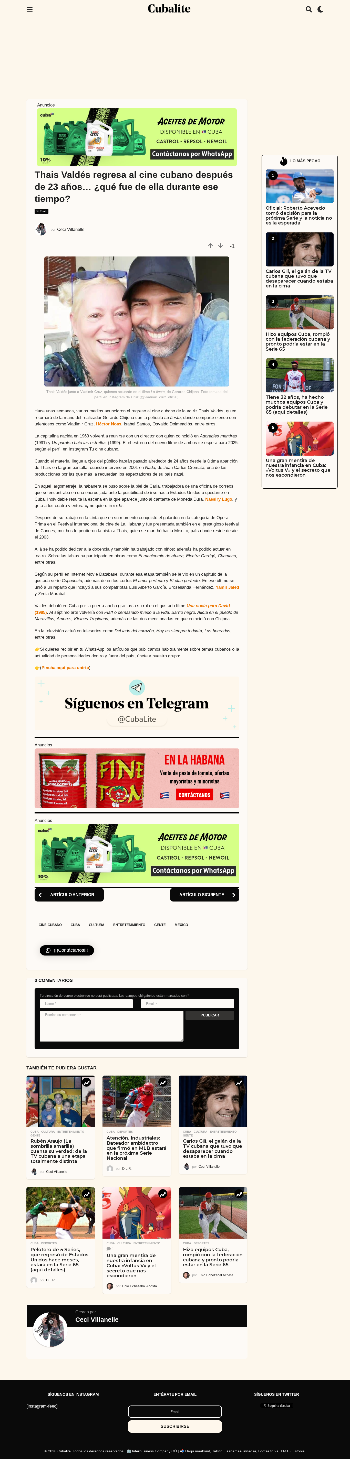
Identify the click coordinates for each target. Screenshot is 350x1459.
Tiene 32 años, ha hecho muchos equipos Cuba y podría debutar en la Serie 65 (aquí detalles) (297, 404)
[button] (29, 9)
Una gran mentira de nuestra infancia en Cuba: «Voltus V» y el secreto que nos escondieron (131, 1266)
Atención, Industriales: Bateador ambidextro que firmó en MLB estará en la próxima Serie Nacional (136, 1148)
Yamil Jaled (227, 587)
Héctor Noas (108, 424)
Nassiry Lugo (218, 499)
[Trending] (86, 1082)
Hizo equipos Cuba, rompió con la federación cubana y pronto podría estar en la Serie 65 (213, 1257)
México (181, 925)
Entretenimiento (129, 925)
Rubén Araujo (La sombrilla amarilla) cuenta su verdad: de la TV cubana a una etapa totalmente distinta (58, 1151)
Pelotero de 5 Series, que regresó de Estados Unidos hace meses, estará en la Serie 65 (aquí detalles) (59, 1260)
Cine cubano (50, 925)
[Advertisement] (175, 57)
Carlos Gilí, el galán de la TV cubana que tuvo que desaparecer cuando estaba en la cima (212, 1148)
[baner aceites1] (137, 137)
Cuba (75, 925)
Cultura (96, 925)
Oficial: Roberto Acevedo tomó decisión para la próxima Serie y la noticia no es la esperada (299, 215)
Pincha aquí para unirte (65, 667)
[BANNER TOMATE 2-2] (137, 778)
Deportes (125, 1131)
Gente (160, 925)
